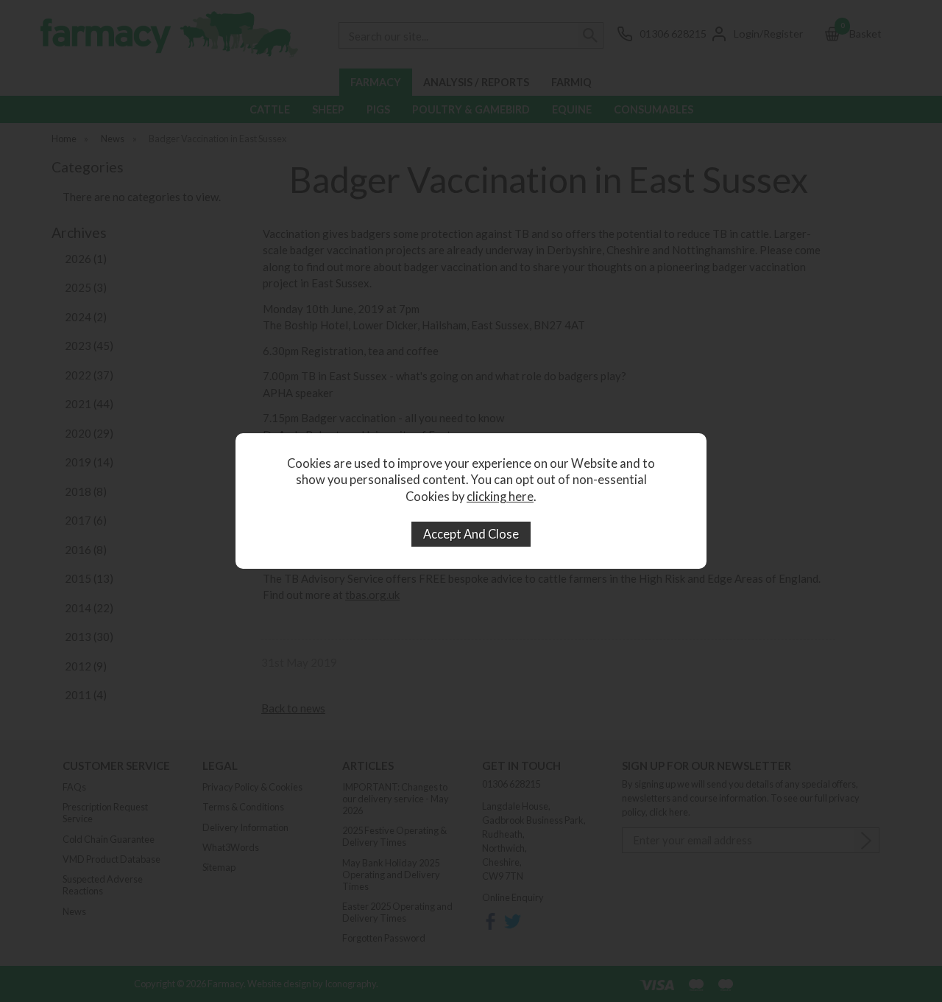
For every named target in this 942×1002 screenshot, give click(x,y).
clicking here (500, 496)
